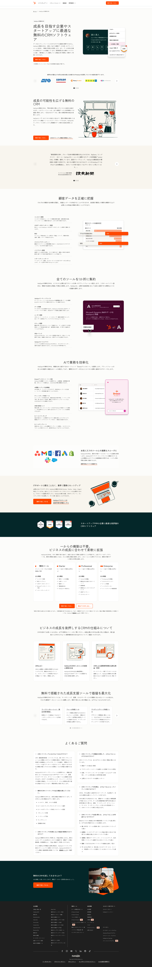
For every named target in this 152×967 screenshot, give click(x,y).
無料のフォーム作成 (55, 940)
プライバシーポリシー (59, 961)
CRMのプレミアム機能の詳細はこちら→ (61, 138)
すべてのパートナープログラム (109, 930)
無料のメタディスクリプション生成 (58, 944)
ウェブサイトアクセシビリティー (87, 961)
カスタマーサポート (107, 909)
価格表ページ (76, 613)
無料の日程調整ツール (38, 943)
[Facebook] (62, 951)
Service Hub (35, 922)
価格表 (64, 3)
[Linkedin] (81, 951)
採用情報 (89, 912)
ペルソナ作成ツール (76, 917)
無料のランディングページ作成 (57, 932)
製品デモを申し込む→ (84, 606)
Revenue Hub (36, 930)
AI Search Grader (75, 912)
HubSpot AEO (36, 912)
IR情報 (90, 919)
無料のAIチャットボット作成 (57, 912)
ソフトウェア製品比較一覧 (77, 929)
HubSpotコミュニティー (108, 912)
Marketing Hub (36, 917)
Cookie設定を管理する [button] (103, 961)
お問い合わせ (90, 930)
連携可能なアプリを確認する (89, 464)
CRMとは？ (38, 666)
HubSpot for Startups (107, 938)
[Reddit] (85, 951)
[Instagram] (67, 951)
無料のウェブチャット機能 (56, 914)
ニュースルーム (90, 922)
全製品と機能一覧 (37, 909)
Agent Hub (53, 909)
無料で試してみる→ (112, 3)
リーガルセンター (47, 961)
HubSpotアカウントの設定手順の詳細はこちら (61, 501)
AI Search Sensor (75, 914)
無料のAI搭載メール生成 (56, 922)
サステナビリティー (93, 927)
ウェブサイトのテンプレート (78, 932)
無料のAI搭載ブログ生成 (56, 927)
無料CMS (35, 932)
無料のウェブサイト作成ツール (57, 930)
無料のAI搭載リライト (55, 917)
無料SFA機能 (36, 935)
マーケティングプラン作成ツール (79, 923)
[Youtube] (71, 951)
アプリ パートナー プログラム (109, 935)
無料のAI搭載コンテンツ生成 (57, 925)
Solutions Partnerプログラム (109, 933)
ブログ (88, 925)
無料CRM (35, 914)
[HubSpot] (34, 3)
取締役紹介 (89, 917)
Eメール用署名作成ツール (77, 909)
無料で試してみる (42, 501)
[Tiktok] (90, 951)
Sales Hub (35, 919)
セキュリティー (72, 961)
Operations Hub (36, 927)
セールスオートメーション (39, 938)
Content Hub (36, 925)
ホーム (35, 11)
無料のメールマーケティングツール (58, 936)
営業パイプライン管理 (38, 940)
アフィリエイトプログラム (110, 940)
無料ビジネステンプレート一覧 (78, 927)
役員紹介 (89, 914)
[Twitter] (76, 951)
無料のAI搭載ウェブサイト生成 (57, 919)
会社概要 (89, 909)
